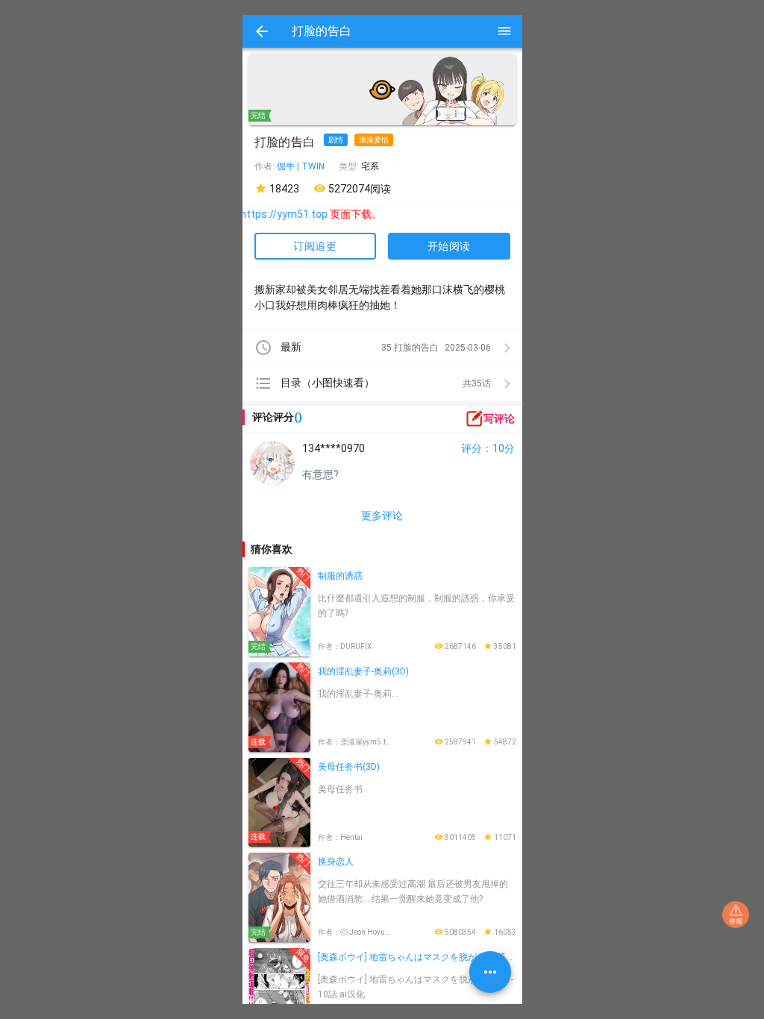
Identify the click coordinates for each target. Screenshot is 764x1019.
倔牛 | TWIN (301, 166)
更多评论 (382, 515)
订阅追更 (314, 246)
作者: (265, 166)
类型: (350, 166)
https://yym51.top (265, 214)
